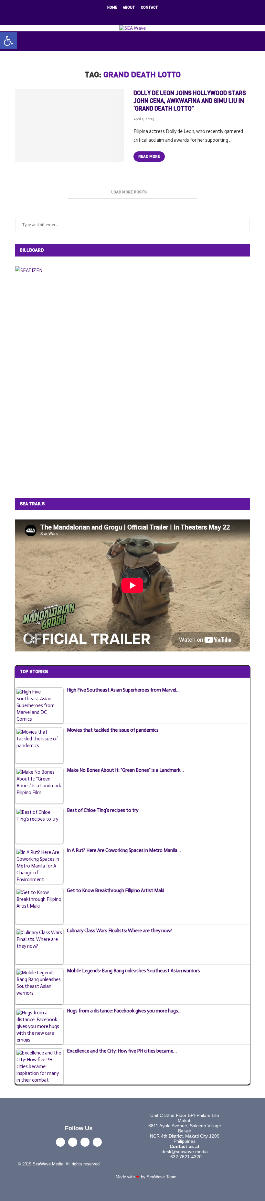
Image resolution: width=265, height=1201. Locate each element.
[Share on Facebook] (185, 170)
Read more (149, 156)
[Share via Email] (205, 170)
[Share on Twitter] (192, 170)
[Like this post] (177, 170)
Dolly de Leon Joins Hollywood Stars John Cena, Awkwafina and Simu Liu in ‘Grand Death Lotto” (189, 101)
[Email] (145, 16)
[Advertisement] (63, 385)
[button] (8, 40)
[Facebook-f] (60, 1142)
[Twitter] (120, 16)
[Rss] (153, 16)
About (129, 7)
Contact (149, 7)
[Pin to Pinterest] (199, 170)
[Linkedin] (136, 16)
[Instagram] (128, 16)
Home (112, 7)
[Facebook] (111, 16)
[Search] (262, 41)
